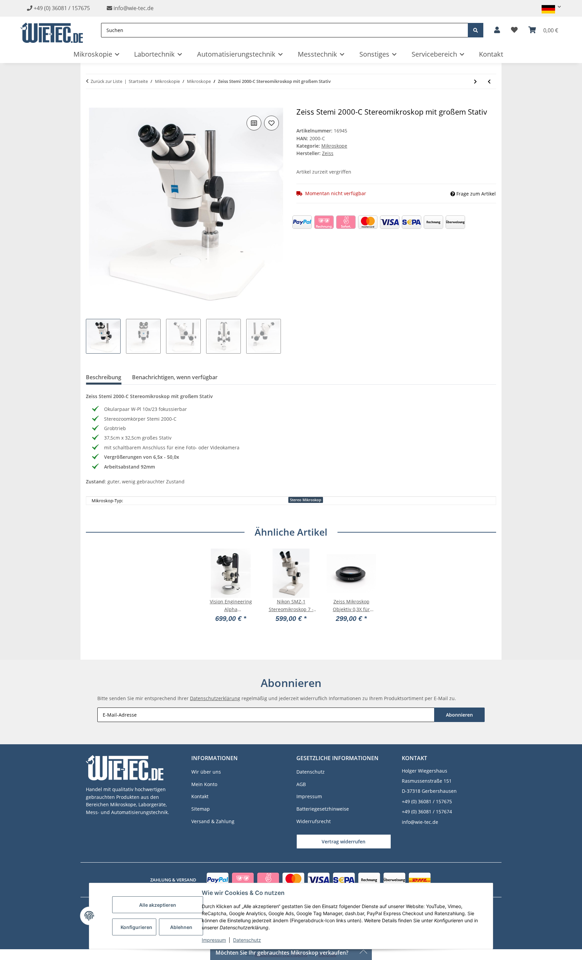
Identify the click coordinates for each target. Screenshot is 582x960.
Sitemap (200, 809)
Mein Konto (204, 784)
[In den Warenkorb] (91, 104)
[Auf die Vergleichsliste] (254, 123)
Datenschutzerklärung (215, 698)
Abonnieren (459, 715)
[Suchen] (475, 30)
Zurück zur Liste (106, 81)
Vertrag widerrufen (343, 841)
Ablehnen (181, 927)
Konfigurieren (136, 927)
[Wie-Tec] (52, 30)
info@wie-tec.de (133, 8)
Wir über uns (206, 772)
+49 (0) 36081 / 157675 (62, 8)
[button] (548, 7)
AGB (301, 784)
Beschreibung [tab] (103, 377)
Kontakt (491, 54)
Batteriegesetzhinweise (322, 809)
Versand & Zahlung (212, 821)
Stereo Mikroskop (305, 500)
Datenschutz (247, 940)
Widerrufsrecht (313, 821)
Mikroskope (334, 146)
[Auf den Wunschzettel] (271, 123)
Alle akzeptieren (157, 905)
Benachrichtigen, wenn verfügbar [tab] (175, 377)
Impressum (214, 940)
